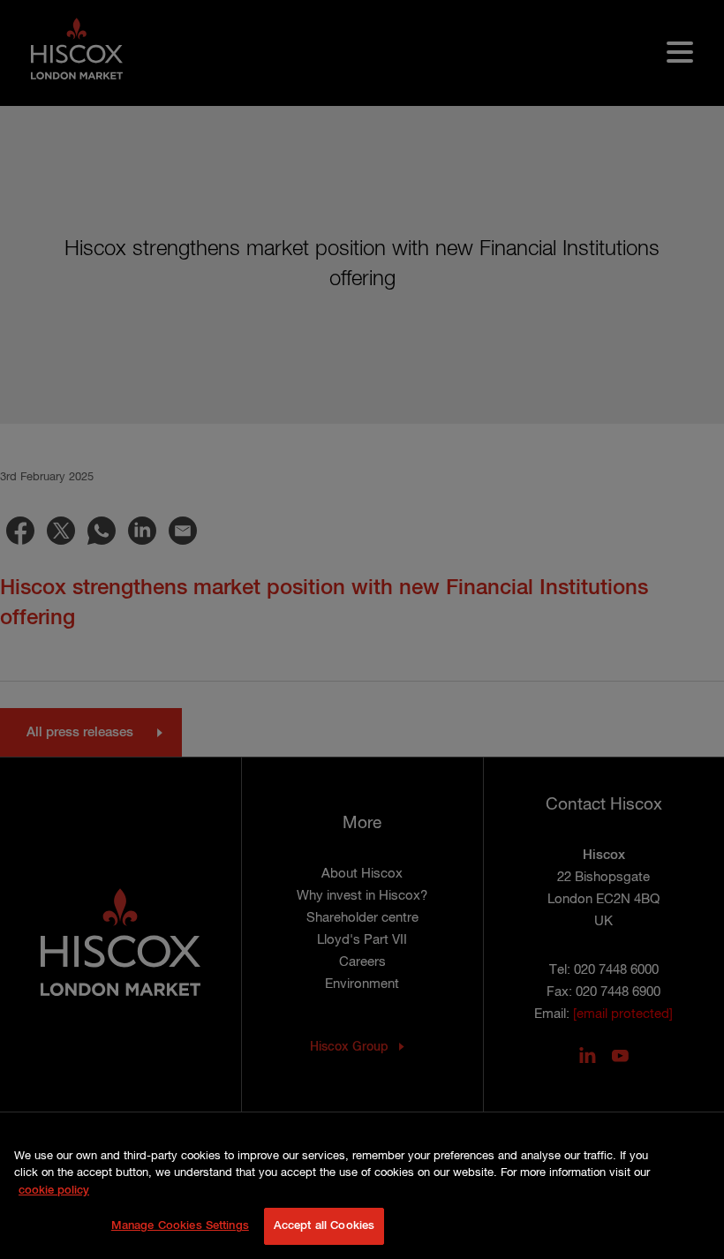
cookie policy (54, 1190)
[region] (362, 1194)
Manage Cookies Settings (180, 1226)
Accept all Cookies (324, 1226)
